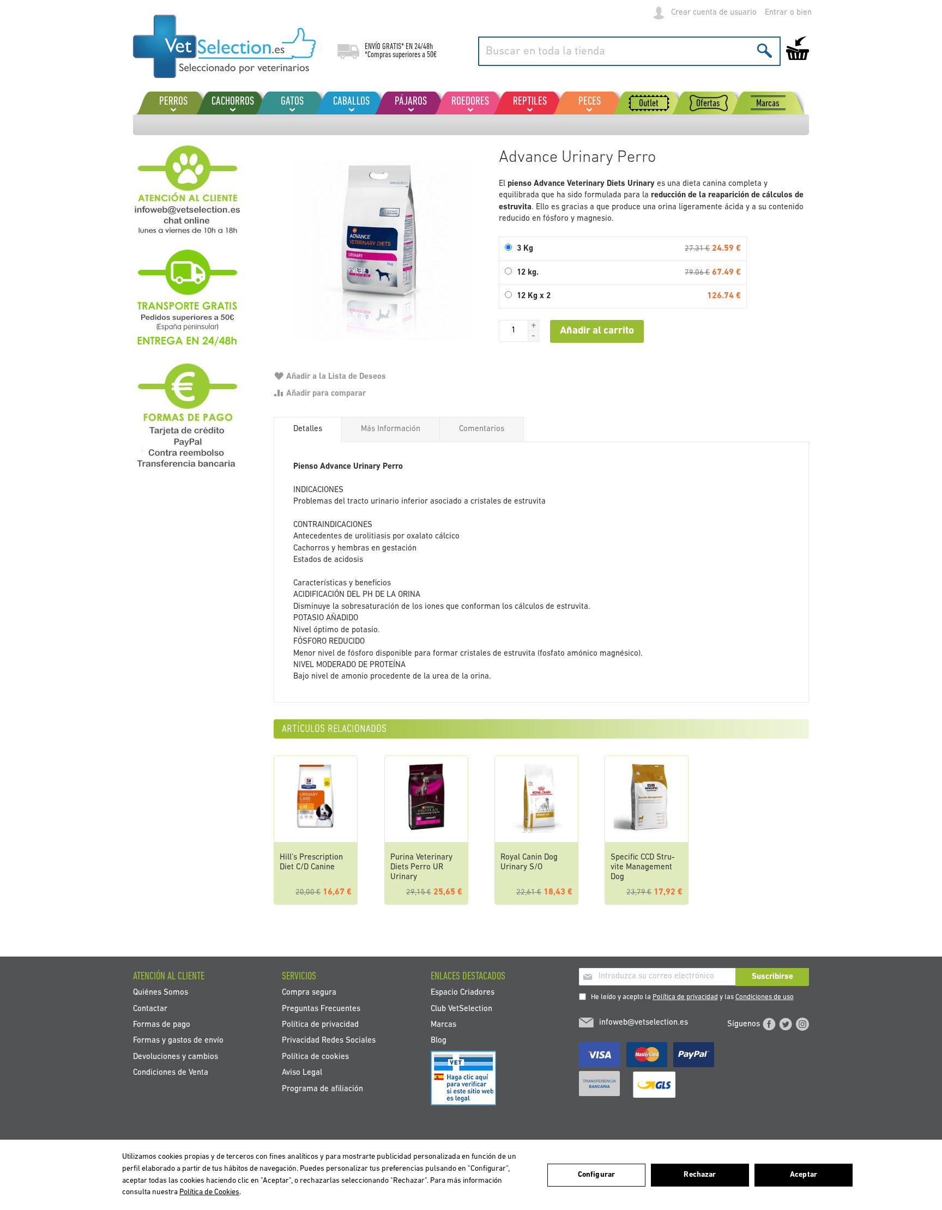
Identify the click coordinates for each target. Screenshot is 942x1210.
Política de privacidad (685, 997)
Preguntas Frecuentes (321, 1009)
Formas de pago (161, 1024)
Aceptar (803, 1175)
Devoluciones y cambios (175, 1056)
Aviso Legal (302, 1073)
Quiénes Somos (160, 993)
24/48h (423, 47)
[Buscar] (764, 50)
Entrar (776, 13)
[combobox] (629, 51)
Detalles (307, 429)
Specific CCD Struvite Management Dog (643, 867)
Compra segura (309, 993)
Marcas (443, 1024)
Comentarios (481, 429)
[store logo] (224, 46)
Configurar (596, 1175)
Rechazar (700, 1175)
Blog (438, 1041)
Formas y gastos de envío (178, 1041)
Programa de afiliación (322, 1089)
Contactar (150, 1009)
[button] (533, 325)
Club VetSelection (461, 1009)
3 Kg (525, 249)
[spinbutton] (513, 331)
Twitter (785, 1024)
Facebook (769, 1024)
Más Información (390, 429)
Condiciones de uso (764, 997)
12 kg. (528, 273)
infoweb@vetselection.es (643, 1023)
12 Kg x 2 (534, 296)
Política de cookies (315, 1056)
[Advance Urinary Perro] (381, 250)
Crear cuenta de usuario (714, 13)
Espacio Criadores (462, 993)
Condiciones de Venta (170, 1073)
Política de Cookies (209, 1192)
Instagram (802, 1024)
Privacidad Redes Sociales (329, 1041)
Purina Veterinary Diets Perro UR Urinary (421, 867)
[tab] (308, 429)
